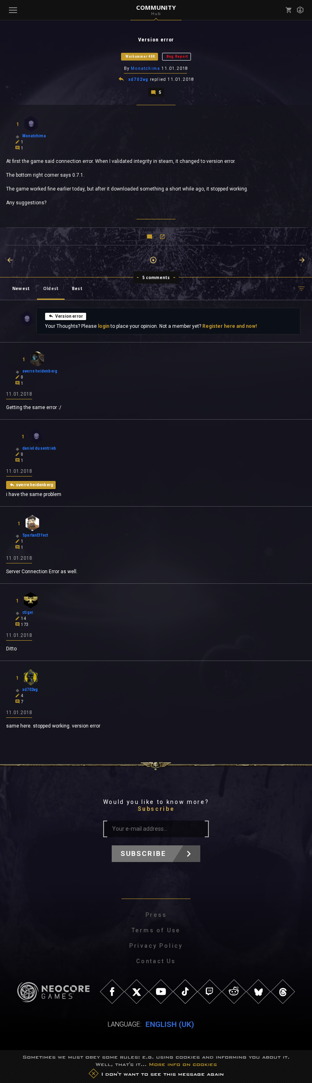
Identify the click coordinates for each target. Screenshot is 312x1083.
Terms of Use (156, 930)
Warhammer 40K (140, 56)
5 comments (156, 277)
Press (156, 915)
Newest (21, 288)
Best (77, 288)
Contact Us (156, 961)
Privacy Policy (156, 945)
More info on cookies (183, 1064)
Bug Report (177, 56)
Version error (69, 316)
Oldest (50, 288)
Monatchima (145, 68)
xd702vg (138, 79)
